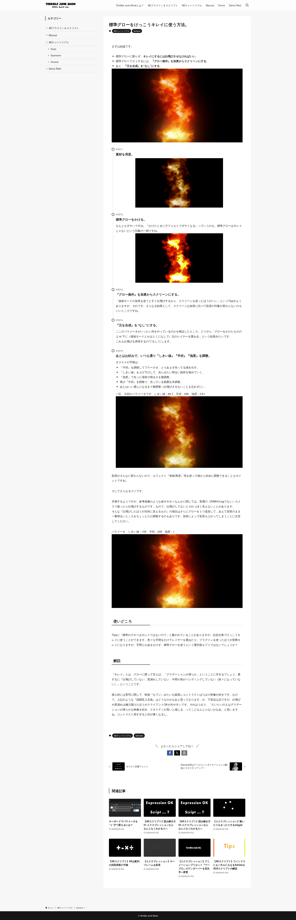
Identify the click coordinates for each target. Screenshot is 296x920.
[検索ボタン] (247, 5)
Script (53, 49)
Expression (56, 55)
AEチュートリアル (121, 31)
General (137, 31)
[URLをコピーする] (184, 752)
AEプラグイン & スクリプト (64, 28)
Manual (53, 35)
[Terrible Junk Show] (60, 5)
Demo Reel (55, 68)
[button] (170, 752)
